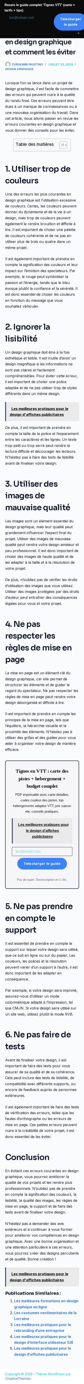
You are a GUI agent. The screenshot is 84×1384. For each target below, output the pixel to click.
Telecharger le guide (42, 863)
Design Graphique (19, 69)
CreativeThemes (18, 1378)
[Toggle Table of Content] (61, 145)
